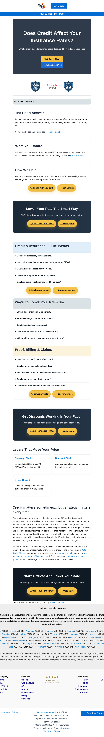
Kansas (73, 634)
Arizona (29, 631)
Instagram (5, 712)
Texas (10, 647)
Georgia (5, 634)
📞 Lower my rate (39, 394)
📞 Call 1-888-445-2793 (42, 223)
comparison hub (56, 132)
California (69, 631)
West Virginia (80, 647)
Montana (94, 637)
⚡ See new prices (64, 394)
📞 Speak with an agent (41, 188)
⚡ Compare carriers (65, 290)
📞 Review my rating (38, 290)
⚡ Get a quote (67, 188)
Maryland (8, 637)
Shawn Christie (57, 602)
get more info (76, 155)
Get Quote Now (52, 58)
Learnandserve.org (46, 712)
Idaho (22, 634)
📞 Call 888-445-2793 (52, 65)
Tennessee (99, 643)
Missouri (74, 637)
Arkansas (49, 631)
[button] (59, 6)
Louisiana (93, 634)
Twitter (15, 712)
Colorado (90, 631)
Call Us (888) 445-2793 (52, 14)
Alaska (13, 631)
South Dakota (75, 643)
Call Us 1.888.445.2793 (27, 683)
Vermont (42, 647)
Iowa (56, 634)
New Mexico (20, 640)
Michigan (32, 637)
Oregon (28, 643)
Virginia (60, 647)
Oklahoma (5, 643)
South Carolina (51, 643)
